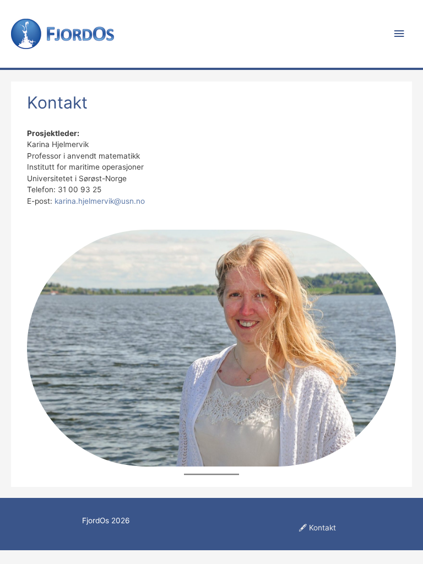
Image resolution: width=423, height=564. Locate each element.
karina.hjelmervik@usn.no (100, 201)
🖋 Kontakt (317, 527)
